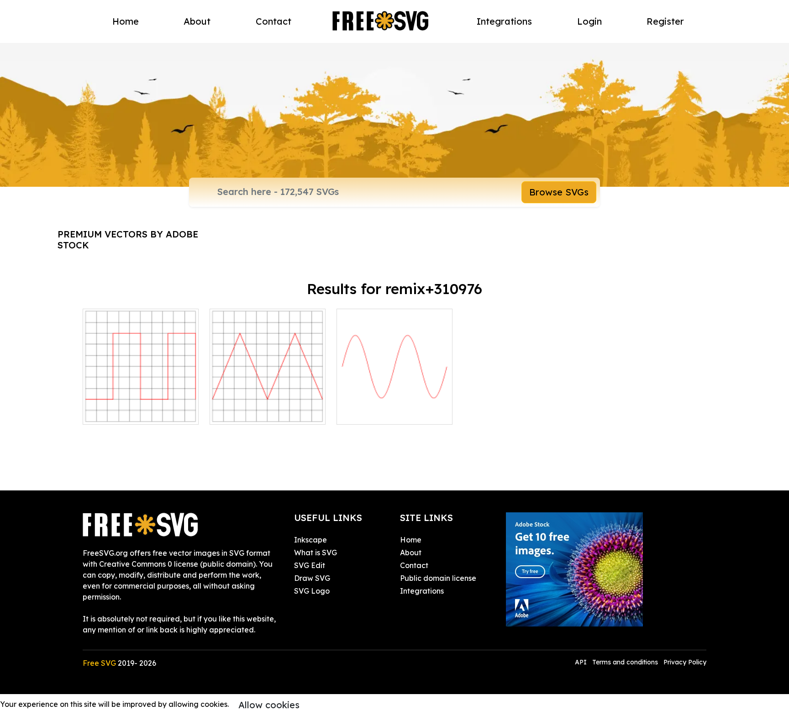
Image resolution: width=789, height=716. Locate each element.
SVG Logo (312, 590)
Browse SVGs (559, 192)
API (582, 662)
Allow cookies (269, 705)
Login (589, 21)
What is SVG (315, 552)
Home (125, 21)
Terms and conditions (625, 662)
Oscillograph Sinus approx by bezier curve (394, 406)
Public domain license (438, 578)
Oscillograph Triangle (257, 411)
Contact (273, 21)
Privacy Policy (684, 662)
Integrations (504, 21)
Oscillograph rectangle (133, 411)
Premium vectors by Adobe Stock (128, 239)
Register (665, 21)
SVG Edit (309, 565)
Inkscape (310, 539)
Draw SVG (312, 578)
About (197, 21)
